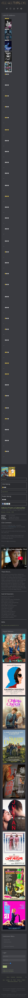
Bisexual (4, 479)
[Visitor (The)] (8, 45)
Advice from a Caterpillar (13, 507)
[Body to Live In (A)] (8, 56)
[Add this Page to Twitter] (7, 504)
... (4, 944)
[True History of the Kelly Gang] (8, 368)
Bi (11, 980)
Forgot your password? (8, 970)
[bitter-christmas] (14, 679)
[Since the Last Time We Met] (8, 79)
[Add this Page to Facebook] (3, 504)
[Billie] (8, 289)
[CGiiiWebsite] (14, 8)
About (8, 977)
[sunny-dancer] (14, 746)
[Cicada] (8, 279)
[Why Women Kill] (8, 456)
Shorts (18, 980)
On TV (20, 981)
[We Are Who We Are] (8, 345)
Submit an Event (7, 942)
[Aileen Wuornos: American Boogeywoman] (8, 212)
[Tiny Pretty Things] (8, 268)
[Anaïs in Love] (8, 156)
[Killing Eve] (8, 379)
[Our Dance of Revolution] (8, 257)
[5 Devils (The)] (8, 112)
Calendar (13, 977)
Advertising (18, 977)
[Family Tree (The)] (8, 312)
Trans (14, 980)
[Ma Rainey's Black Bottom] (8, 323)
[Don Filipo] (8, 246)
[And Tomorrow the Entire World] (8, 178)
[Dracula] (8, 413)
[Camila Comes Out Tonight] (8, 201)
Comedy (8, 512)
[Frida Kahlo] (8, 223)
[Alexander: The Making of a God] (8, 90)
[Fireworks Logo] (14, 2)
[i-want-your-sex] (14, 915)
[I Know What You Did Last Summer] (8, 34)
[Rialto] (8, 401)
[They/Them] (8, 146)
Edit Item (3, 466)
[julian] (14, 815)
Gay (4, 980)
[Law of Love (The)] (8, 135)
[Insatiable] (8, 424)
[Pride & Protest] (8, 390)
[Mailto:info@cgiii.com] (21, 8)
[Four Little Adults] (8, 101)
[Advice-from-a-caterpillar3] (11, 471)
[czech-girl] (14, 712)
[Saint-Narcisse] (8, 234)
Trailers (23, 980)
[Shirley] (8, 334)
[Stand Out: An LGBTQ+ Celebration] (8, 123)
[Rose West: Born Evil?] (8, 190)
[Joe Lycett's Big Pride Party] (8, 167)
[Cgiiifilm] (6, 8)
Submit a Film (7, 939)
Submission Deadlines (9, 946)
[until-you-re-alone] (14, 781)
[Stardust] (8, 302)
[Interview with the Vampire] (8, 23)
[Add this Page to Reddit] (5, 504)
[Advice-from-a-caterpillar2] (4, 471)
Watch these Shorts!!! (13, 981)
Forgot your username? (8, 971)
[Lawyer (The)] (8, 357)
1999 (12, 512)
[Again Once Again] (8, 445)
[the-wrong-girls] (14, 883)
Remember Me (6, 963)
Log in (5, 966)
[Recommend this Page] (9, 504)
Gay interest (5, 491)
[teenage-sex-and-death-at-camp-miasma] (14, 848)
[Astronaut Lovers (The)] (8, 67)
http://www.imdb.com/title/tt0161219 (10, 625)
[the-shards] (14, 647)
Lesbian (8, 980)
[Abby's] (8, 435)
